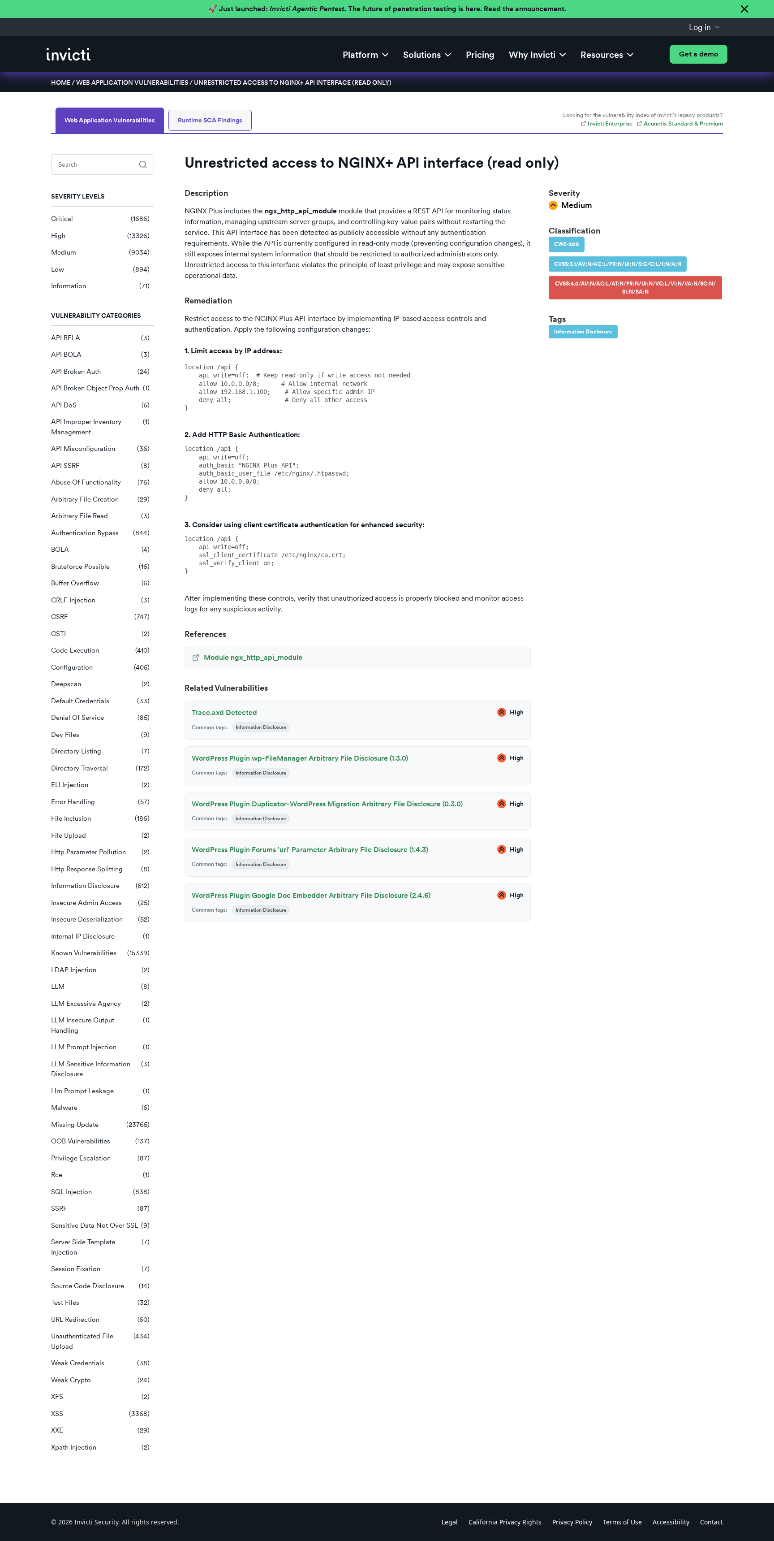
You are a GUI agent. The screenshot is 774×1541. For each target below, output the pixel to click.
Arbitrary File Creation (100, 499)
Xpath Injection (100, 1447)
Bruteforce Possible (100, 567)
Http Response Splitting (100, 869)
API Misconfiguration (100, 449)
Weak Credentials (100, 1363)
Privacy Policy (572, 1522)
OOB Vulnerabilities (100, 1141)
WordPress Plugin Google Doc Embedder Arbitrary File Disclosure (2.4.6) (311, 895)
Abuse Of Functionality (100, 482)
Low (100, 269)
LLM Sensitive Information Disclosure (100, 1069)
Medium (100, 252)
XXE (100, 1430)
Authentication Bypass (100, 533)
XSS (100, 1414)
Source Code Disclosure (100, 1286)
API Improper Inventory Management (100, 427)
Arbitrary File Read (100, 516)
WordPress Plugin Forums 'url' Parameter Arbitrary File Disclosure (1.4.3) (310, 849)
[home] (68, 54)
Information (100, 286)
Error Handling (100, 802)
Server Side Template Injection (100, 1247)
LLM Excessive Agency (100, 1004)
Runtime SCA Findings (210, 120)
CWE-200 (566, 244)
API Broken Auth (100, 372)
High (100, 236)
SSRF (100, 1208)
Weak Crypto (100, 1380)
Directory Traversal (100, 768)
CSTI (100, 634)
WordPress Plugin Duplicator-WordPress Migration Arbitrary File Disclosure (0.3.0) (327, 804)
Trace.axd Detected (224, 712)
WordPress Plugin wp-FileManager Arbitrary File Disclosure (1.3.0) (300, 758)
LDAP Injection (100, 970)
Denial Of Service (100, 718)
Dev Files (100, 735)
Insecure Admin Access (100, 903)
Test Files (100, 1303)
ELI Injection (100, 785)
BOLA (100, 549)
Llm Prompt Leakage (100, 1091)
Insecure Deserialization (100, 919)
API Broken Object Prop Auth (100, 388)
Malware (100, 1108)
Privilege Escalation (100, 1158)
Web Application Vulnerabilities (132, 82)
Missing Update (100, 1125)
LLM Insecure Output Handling (100, 1025)
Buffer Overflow (100, 583)
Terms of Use (622, 1522)
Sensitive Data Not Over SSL (100, 1225)
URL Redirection (100, 1320)
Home (60, 82)
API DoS (100, 405)
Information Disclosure (100, 886)
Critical (100, 219)
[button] (704, 27)
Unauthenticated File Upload (100, 1341)
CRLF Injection (100, 600)
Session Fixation (100, 1269)
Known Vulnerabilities (100, 953)
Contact (711, 1522)
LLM (100, 987)
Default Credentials (100, 701)
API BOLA (100, 355)
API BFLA (100, 338)
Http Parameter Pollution (100, 852)
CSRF (100, 617)
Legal (450, 1522)
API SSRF (100, 466)
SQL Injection (100, 1192)
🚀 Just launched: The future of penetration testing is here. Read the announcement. (387, 8)
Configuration (100, 667)
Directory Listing (100, 751)
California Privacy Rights (505, 1522)
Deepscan (100, 684)
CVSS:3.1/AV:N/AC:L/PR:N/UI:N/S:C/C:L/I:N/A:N (617, 264)
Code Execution (100, 650)
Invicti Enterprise (610, 123)
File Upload (100, 835)
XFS (100, 1397)
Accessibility (671, 1522)
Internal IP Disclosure (100, 936)
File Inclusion (100, 818)
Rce (100, 1175)
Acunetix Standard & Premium (683, 123)
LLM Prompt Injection (100, 1047)
